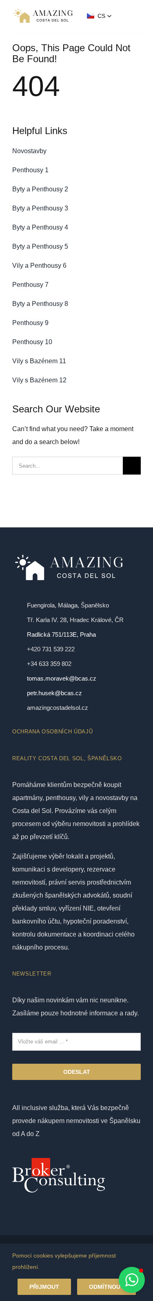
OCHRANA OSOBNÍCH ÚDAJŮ (52, 732)
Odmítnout (106, 1287)
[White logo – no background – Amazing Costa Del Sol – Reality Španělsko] (43, 10)
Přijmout (44, 1287)
